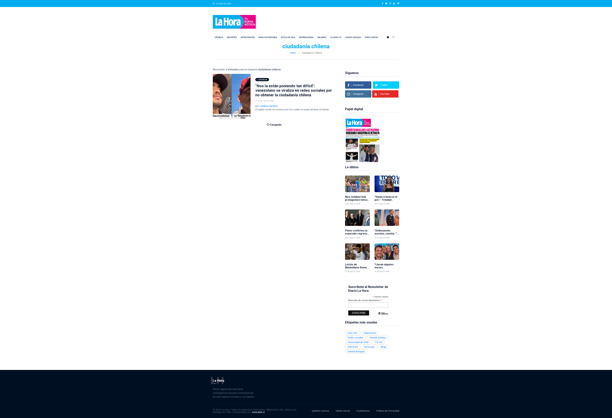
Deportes (232, 37)
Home (293, 53)
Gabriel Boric (369, 333)
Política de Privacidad (387, 410)
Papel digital (371, 37)
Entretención (248, 37)
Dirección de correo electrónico (365, 300)
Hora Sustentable (267, 37)
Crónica (219, 37)
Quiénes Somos (320, 410)
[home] (234, 21)
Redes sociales (355, 337)
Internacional (306, 37)
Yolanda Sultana (377, 337)
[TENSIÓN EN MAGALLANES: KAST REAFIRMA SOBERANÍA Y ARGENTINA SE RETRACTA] (362, 139)
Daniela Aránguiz (356, 351)
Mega (383, 347)
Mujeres (322, 37)
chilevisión (353, 347)
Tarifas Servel (342, 410)
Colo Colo (352, 333)
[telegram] (398, 4)
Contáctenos (363, 410)
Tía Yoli (378, 342)
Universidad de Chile (358, 342)
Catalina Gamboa (268, 106)
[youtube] (394, 4)
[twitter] (386, 4)
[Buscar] (393, 37)
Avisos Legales (353, 37)
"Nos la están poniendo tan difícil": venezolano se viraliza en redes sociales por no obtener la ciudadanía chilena (293, 90)
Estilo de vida (288, 37)
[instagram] (390, 4)
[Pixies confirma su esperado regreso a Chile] (357, 217)
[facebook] (382, 4)
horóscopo (369, 347)
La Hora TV (335, 37)
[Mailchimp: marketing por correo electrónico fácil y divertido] (383, 315)
